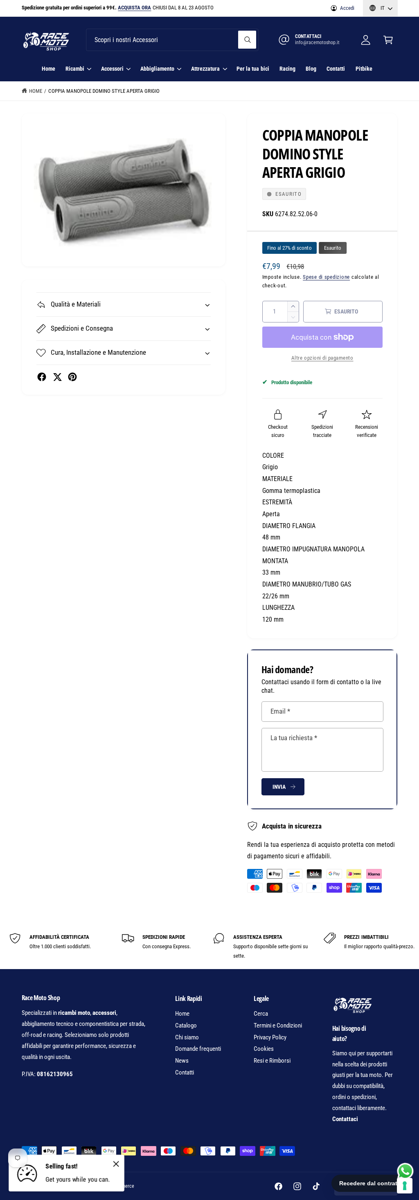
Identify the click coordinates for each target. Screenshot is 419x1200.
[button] (388, 40)
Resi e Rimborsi (272, 1060)
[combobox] (172, 40)
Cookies (264, 1048)
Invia (279, 787)
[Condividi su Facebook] (41, 377)
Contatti (184, 1072)
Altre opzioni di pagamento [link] (322, 358)
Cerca (261, 1013)
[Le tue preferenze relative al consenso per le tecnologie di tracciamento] (404, 1185)
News (182, 1060)
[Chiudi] (116, 1163)
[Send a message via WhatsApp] (405, 1171)
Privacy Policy (270, 1037)
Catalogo (186, 1025)
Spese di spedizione (326, 277)
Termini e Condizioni (278, 1025)
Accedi (347, 8)
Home (35, 91)
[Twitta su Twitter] (57, 377)
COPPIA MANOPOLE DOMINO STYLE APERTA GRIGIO (104, 91)
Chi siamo (187, 1037)
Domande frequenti (198, 1048)
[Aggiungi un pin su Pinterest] (72, 377)
